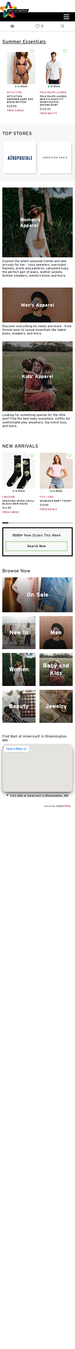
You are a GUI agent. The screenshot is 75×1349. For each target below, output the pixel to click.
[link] (37, 26)
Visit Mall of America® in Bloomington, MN (39, 795)
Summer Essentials (24, 41)
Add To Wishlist (32, 51)
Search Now (36, 546)
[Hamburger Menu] (12, 26)
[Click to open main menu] (66, 16)
